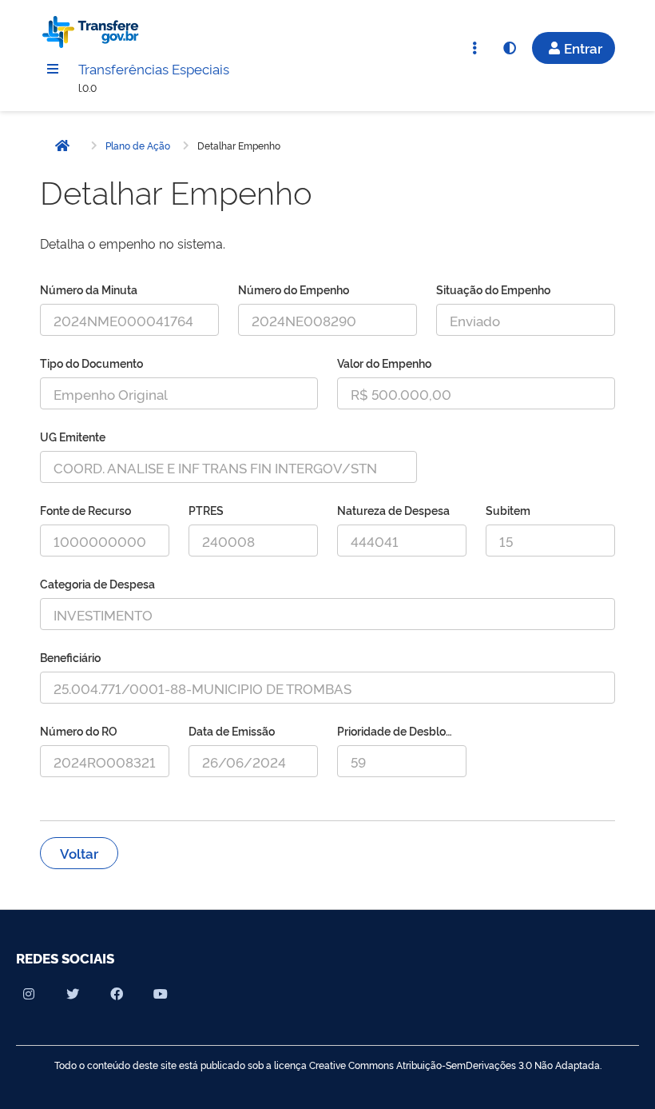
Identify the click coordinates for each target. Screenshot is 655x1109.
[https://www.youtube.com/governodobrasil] (160, 994)
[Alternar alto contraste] (510, 48)
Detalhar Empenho (238, 145)
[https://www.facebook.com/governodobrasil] (116, 994)
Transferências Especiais (153, 68)
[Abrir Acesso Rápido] (474, 48)
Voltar (79, 853)
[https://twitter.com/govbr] (72, 994)
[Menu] (53, 69)
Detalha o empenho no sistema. (132, 243)
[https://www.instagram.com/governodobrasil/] (29, 994)
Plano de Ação (137, 145)
